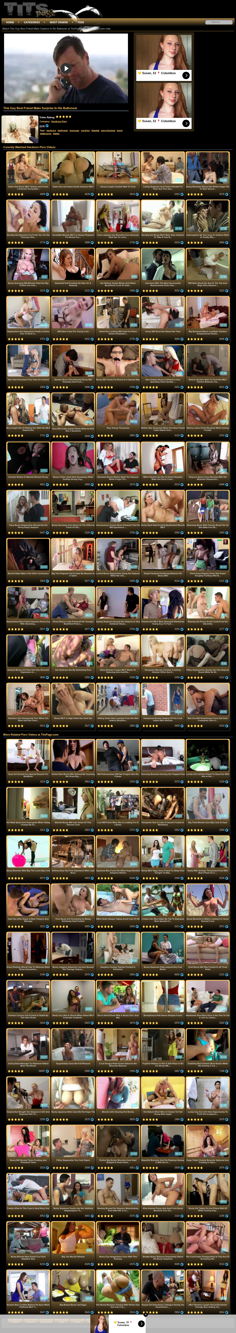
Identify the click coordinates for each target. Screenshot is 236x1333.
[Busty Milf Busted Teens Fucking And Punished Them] (28, 1126)
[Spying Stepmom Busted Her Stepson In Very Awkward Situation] (118, 587)
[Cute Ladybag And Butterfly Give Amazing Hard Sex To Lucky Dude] (118, 201)
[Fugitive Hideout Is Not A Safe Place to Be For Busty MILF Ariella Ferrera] (163, 1029)
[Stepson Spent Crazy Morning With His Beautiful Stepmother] (208, 443)
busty (120, 130)
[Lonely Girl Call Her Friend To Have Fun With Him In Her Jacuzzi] (208, 740)
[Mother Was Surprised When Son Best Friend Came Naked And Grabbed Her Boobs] (163, 394)
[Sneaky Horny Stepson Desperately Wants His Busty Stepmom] (163, 1222)
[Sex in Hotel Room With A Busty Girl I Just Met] (118, 981)
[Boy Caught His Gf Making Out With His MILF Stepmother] (28, 394)
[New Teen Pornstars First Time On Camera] (28, 345)
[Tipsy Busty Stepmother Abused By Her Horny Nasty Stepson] (28, 491)
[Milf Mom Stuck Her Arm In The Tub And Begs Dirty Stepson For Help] (208, 249)
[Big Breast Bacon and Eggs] (73, 1271)
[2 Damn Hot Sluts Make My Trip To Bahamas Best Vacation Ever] (163, 885)
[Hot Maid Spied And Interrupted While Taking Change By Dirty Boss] (28, 788)
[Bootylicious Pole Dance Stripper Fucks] (163, 981)
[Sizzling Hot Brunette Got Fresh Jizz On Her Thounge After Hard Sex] (28, 201)
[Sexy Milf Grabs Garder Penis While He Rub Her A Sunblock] (73, 394)
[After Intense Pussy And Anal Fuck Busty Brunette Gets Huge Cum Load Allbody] (163, 1174)
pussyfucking (108, 130)
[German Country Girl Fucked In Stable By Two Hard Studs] (28, 981)
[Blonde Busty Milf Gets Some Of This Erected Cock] (73, 788)
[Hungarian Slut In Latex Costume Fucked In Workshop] (163, 788)
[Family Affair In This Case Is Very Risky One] (28, 1174)
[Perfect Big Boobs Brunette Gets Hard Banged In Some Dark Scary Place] (118, 1126)
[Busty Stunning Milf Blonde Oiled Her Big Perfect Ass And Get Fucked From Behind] (28, 249)
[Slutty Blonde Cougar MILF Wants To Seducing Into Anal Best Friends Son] (118, 635)
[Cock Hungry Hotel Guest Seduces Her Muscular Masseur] (118, 1029)
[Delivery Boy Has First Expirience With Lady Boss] (73, 836)
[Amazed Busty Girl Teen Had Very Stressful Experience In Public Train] (28, 635)
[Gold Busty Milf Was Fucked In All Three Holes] (208, 933)
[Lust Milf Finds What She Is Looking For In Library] (118, 788)
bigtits (56, 133)
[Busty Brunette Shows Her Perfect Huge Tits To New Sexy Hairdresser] (208, 152)
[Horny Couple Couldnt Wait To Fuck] (118, 152)
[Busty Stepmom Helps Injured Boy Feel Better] (163, 933)
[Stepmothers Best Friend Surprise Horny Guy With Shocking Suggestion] (28, 587)
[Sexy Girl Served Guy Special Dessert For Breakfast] (28, 740)
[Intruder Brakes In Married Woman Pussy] (28, 443)
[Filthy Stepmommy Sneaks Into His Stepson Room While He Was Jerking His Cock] (208, 635)
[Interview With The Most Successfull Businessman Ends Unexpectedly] (163, 249)
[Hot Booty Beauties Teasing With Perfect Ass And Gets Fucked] (118, 1271)
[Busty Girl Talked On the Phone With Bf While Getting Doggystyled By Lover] (208, 1174)
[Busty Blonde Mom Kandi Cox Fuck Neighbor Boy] (28, 1222)
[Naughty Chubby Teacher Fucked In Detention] (118, 933)
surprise (85, 130)
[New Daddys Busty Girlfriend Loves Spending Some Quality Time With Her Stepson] (163, 345)
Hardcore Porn (59, 121)
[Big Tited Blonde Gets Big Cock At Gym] (208, 788)
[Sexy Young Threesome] (118, 394)
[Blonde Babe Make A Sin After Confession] (28, 539)
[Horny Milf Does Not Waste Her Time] (163, 297)
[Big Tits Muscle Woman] (73, 1222)
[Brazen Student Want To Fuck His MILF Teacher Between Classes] (208, 345)
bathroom (63, 130)
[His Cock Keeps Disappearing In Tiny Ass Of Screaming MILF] (208, 1222)
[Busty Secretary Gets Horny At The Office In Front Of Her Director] (73, 491)
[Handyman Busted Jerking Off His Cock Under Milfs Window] (163, 684)
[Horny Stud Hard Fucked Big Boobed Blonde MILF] (163, 491)
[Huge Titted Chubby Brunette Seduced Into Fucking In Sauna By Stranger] (208, 1126)
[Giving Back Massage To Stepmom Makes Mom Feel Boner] (28, 1029)
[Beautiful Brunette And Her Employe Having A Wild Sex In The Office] (163, 1126)
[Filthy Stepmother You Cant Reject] (73, 1126)
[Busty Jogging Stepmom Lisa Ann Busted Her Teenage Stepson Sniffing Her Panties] (73, 933)
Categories (32, 22)
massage (74, 130)
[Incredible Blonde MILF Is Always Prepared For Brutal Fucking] (73, 201)
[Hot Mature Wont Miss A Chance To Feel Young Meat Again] (163, 1077)
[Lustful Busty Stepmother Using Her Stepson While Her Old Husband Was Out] (118, 539)
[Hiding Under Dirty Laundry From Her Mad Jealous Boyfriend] (118, 684)
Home (10, 22)
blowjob (95, 130)
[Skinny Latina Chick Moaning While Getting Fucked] (208, 394)
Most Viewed (59, 22)
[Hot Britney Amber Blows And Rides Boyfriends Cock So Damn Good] (118, 249)
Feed (81, 22)
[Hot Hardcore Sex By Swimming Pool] (73, 635)
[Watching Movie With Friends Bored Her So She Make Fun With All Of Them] (208, 491)
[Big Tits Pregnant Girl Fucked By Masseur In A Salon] (73, 539)
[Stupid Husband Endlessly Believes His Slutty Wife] (163, 539)
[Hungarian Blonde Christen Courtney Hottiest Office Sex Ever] (163, 635)
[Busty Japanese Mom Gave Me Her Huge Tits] (73, 1077)
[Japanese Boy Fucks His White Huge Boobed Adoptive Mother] (118, 836)
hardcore (51, 130)
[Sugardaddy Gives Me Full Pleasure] (73, 1029)
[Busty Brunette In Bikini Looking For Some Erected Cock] (208, 885)
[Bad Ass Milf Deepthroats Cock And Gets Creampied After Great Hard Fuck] (208, 684)
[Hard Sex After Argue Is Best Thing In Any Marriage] (28, 885)
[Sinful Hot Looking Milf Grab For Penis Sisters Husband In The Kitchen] (118, 297)
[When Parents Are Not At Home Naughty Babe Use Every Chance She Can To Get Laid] (163, 443)
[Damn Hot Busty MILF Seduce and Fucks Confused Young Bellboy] (28, 152)
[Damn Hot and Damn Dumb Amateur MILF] (73, 152)
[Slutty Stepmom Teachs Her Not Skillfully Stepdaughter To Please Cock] (73, 1174)
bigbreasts (45, 133)
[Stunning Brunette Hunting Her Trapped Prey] (163, 740)
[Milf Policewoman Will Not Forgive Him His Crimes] (118, 740)
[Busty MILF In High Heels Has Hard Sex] (73, 684)
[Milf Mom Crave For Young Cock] (73, 297)
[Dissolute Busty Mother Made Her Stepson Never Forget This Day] (118, 443)
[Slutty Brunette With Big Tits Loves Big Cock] (28, 836)
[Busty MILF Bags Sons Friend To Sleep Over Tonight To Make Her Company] (163, 836)
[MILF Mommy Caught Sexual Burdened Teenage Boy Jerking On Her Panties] (208, 1271)
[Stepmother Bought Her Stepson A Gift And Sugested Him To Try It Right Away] (28, 1077)
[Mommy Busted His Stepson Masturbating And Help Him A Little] (118, 1174)
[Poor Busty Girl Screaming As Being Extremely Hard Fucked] (73, 885)
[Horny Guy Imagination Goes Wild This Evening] (118, 1222)
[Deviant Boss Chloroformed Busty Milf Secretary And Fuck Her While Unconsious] (73, 345)
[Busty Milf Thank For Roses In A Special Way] (118, 345)
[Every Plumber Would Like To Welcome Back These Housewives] (28, 933)
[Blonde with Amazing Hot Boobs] (118, 1077)
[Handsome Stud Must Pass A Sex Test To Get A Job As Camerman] (208, 981)
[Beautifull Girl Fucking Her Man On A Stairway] (73, 249)
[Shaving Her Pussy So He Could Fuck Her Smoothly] (208, 587)
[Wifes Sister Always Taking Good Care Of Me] (118, 885)
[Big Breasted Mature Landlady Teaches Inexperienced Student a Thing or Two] (208, 297)
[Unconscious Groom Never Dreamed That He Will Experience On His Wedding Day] (118, 491)
